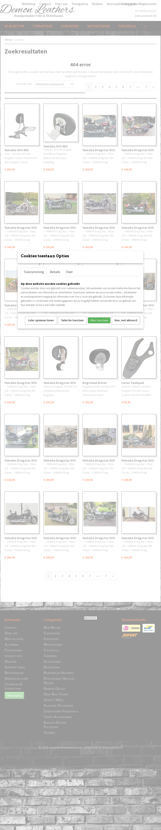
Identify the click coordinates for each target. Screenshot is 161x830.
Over (69, 272)
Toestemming (33, 272)
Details (55, 272)
